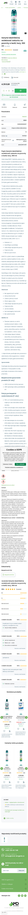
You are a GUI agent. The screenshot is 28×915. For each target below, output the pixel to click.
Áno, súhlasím (20, 464)
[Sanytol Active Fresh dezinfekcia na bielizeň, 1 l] (21, 704)
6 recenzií (15, 50)
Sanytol (4, 61)
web (8, 61)
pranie (19, 7)
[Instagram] (25, 895)
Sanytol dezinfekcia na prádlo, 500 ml (6, 717)
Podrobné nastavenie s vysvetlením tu (14, 467)
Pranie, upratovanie (10, 7)
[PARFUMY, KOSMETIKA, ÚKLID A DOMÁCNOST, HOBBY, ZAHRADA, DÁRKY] (1, 7)
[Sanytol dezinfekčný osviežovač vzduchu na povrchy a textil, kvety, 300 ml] (6, 755)
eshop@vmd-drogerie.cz (14, 856)
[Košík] (19, 3)
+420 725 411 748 (11, 850)
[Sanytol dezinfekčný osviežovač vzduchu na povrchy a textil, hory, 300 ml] (4, 840)
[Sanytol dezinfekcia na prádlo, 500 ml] (6, 704)
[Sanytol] (25, 56)
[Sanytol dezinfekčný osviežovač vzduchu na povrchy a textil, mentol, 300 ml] (21, 755)
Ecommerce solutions (10, 911)
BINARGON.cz (20, 911)
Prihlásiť (21, 870)
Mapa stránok (20, 908)
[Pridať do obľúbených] (4, 731)
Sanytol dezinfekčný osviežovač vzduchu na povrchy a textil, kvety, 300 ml (7, 768)
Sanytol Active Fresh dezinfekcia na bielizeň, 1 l (21, 717)
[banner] (5, 3)
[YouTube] (22, 895)
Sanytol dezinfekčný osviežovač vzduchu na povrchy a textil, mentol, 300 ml (21, 768)
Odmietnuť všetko (7, 464)
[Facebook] (19, 895)
